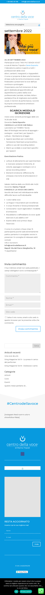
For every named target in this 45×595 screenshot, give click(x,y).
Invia (36, 544)
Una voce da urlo (11, 356)
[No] (42, 586)
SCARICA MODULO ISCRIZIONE (22, 112)
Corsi (6, 379)
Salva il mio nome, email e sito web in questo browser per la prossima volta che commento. (21, 320)
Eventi (7, 382)
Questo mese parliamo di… (15, 386)
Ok (16, 591)
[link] (32, 65)
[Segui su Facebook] (22, 454)
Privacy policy (26, 591)
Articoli (7, 375)
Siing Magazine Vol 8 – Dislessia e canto (21, 366)
